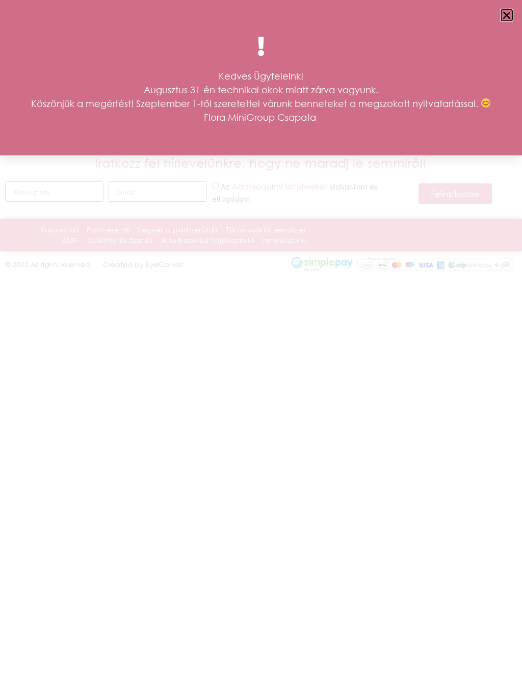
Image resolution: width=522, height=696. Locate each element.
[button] (507, 15)
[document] (261, 348)
